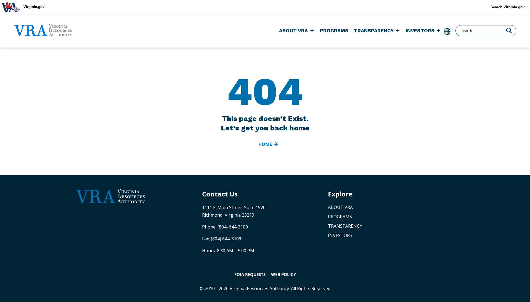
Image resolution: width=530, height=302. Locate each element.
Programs (334, 30)
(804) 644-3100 (233, 227)
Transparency (374, 30)
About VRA (293, 30)
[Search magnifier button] (509, 30)
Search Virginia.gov (507, 7)
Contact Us (220, 193)
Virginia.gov (33, 7)
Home (265, 144)
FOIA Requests (250, 274)
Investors (420, 30)
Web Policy (283, 274)
